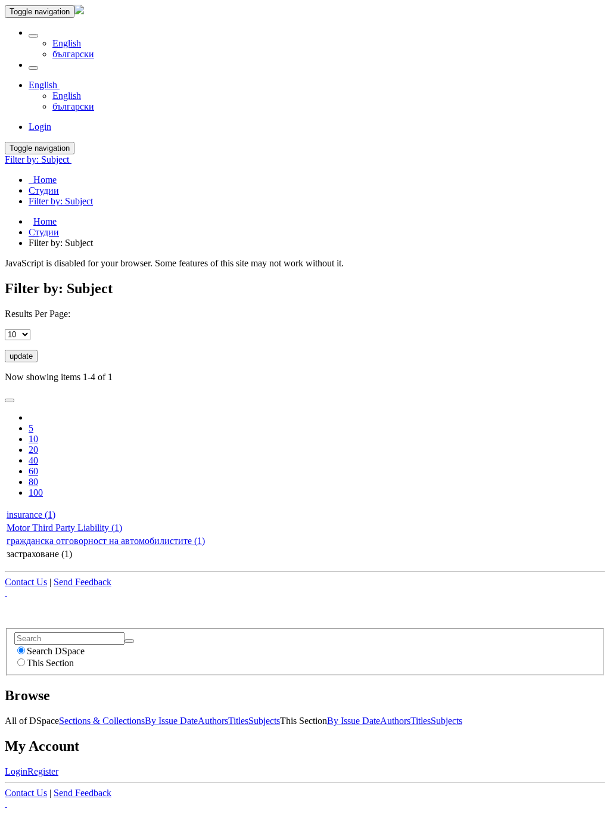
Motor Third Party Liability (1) (64, 528)
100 (36, 492)
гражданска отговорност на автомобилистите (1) (106, 541)
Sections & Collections (102, 721)
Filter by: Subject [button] (38, 159)
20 (33, 450)
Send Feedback (82, 582)
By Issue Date (171, 721)
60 (33, 471)
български (73, 54)
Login (16, 771)
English (66, 43)
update (21, 356)
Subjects (264, 721)
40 (33, 460)
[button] (33, 36)
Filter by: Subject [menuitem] (61, 201)
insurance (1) (31, 514)
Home (45, 221)
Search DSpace (56, 651)
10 (33, 439)
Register (42, 771)
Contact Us (26, 582)
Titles (238, 721)
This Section (50, 663)
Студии (44, 232)
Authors (213, 721)
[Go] (129, 641)
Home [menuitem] (43, 180)
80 (33, 482)
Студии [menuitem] (44, 190)
